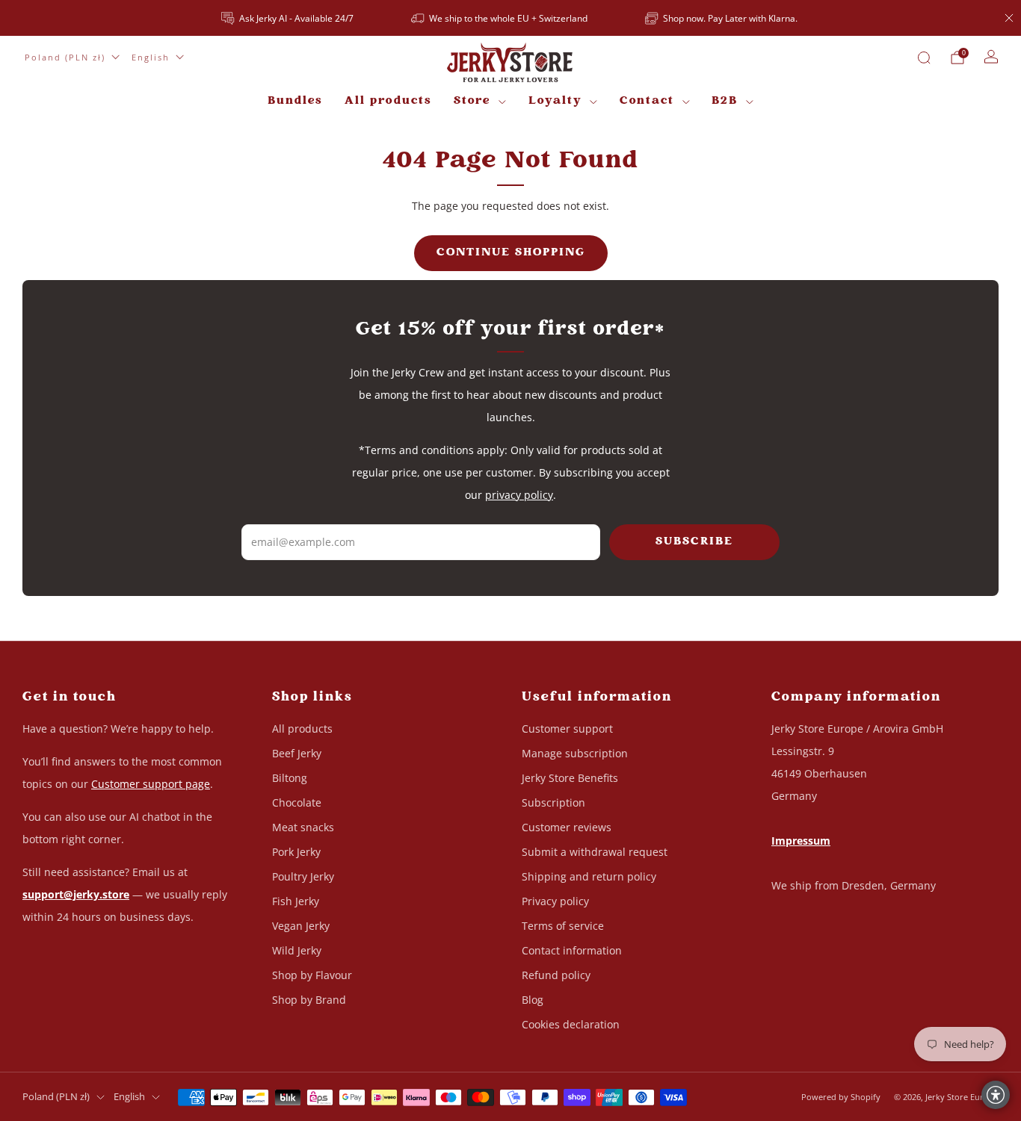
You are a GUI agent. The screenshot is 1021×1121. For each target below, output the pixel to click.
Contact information (572, 950)
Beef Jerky (296, 753)
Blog (532, 1000)
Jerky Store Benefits (570, 778)
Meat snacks (303, 827)
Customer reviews (566, 827)
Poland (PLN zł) (65, 57)
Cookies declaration (571, 1024)
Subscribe (694, 541)
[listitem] (288, 18)
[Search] (923, 57)
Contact (647, 101)
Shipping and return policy (589, 876)
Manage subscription (575, 753)
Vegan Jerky (301, 926)
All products (388, 101)
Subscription (553, 802)
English (151, 57)
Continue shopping (511, 252)
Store (472, 101)
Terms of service (563, 926)
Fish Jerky (295, 901)
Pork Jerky (296, 852)
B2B (725, 101)
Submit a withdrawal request (594, 852)
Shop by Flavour (312, 975)
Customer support (567, 728)
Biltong (289, 778)
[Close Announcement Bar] (1009, 18)
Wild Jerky (296, 950)
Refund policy (556, 975)
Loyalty (555, 101)
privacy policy (519, 495)
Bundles (295, 101)
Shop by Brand (309, 1000)
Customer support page (150, 784)
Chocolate (296, 802)
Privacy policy (555, 901)
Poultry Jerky (303, 876)
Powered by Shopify (840, 1096)
